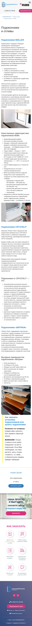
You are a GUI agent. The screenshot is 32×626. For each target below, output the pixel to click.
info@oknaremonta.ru (16, 613)
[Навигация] (30, 2)
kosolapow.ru (22, 623)
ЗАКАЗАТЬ (16, 513)
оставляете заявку (10, 541)
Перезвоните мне (25, 10)
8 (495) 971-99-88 (10, 10)
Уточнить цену (16, 486)
